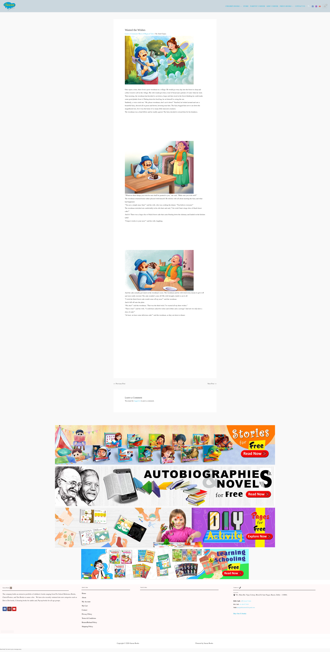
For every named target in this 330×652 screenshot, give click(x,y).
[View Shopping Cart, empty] (325, 6)
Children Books (232, 6)
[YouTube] (320, 6)
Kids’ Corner (272, 6)
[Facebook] (313, 6)
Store (245, 6)
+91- (242, 601)
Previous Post (119, 383)
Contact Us (300, 6)
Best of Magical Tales (146, 34)
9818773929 (247, 601)
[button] (309, 6)
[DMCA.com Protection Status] (7, 631)
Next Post (212, 383)
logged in (137, 401)
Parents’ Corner (257, 6)
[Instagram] (316, 6)
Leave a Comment (131, 34)
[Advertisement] (165, 128)
